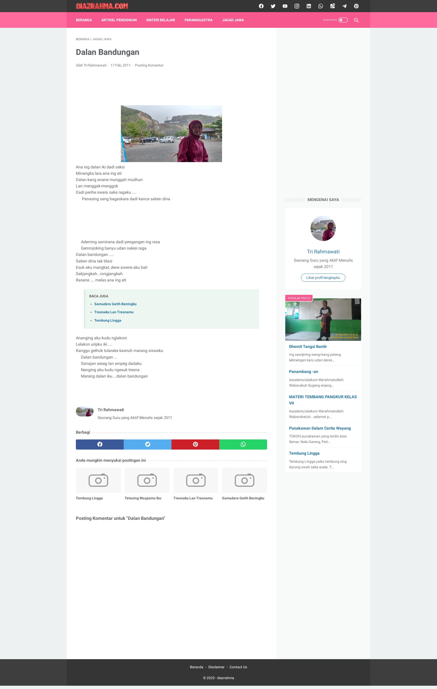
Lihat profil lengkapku (323, 278)
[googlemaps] (331, 6)
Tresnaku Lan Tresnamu (114, 312)
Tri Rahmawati (323, 252)
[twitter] (272, 6)
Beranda (84, 20)
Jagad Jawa (233, 20)
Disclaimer (216, 667)
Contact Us (238, 667)
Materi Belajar (160, 20)
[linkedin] (308, 6)
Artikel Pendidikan (119, 20)
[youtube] (284, 6)
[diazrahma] (105, 6)
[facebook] (260, 6)
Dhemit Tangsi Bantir (308, 346)
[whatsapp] (320, 6)
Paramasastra (198, 20)
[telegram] (343, 6)
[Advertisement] (171, 85)
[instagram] (296, 6)
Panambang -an (303, 371)
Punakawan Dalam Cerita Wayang (320, 428)
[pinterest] (355, 6)
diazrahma (225, 678)
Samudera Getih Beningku (115, 304)
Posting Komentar (149, 65)
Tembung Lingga (107, 320)
